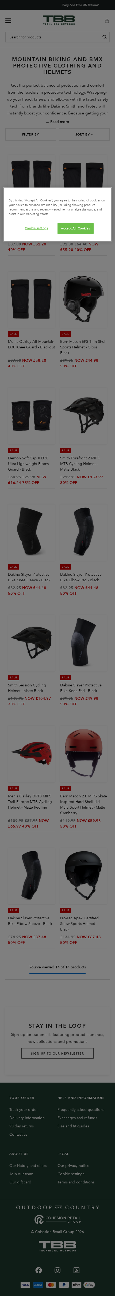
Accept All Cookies (75, 228)
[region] (57, 214)
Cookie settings (36, 228)
